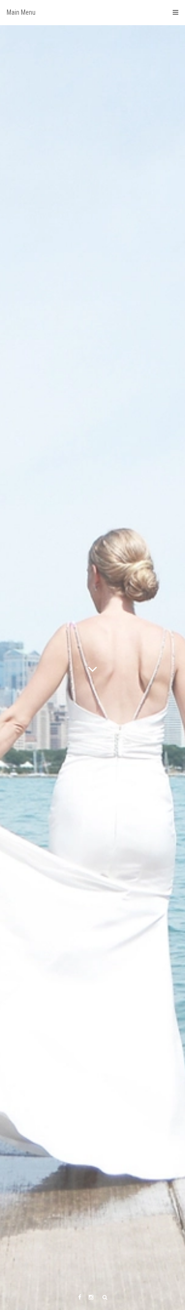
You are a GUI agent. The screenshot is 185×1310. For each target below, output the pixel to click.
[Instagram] (91, 1297)
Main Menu (21, 12)
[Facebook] (79, 1297)
